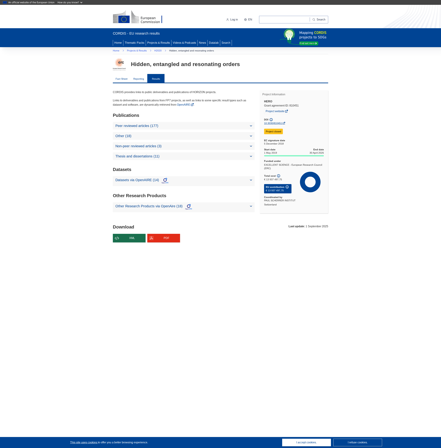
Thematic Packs (134, 42)
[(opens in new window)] (140, 17)
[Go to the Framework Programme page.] (119, 64)
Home (118, 42)
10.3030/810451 (273, 123)
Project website (275, 111)
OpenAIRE (184, 104)
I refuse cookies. (358, 442)
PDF (166, 238)
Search (226, 42)
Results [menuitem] (156, 78)
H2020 (158, 50)
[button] (248, 19)
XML (132, 238)
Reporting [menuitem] (138, 78)
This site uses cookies (84, 442)
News (202, 42)
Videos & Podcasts (184, 42)
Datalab (214, 42)
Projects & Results (158, 42)
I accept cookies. (306, 442)
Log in (234, 19)
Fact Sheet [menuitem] (121, 78)
